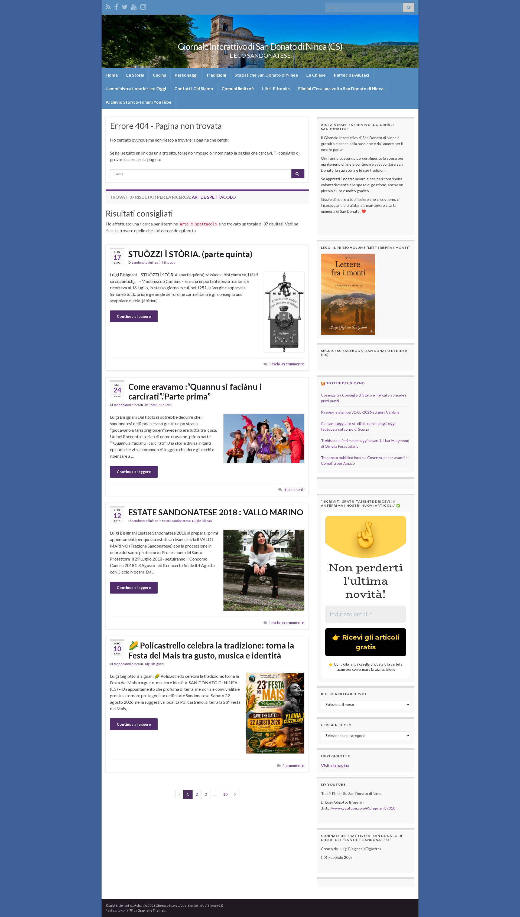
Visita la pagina (335, 765)
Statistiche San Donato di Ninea (266, 74)
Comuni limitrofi (238, 88)
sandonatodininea (145, 262)
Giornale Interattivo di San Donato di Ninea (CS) (260, 46)
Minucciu (169, 262)
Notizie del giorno (345, 383)
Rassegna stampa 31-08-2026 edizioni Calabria (360, 412)
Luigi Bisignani (202, 521)
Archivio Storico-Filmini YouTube (138, 101)
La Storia (135, 74)
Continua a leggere (134, 316)
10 (225, 794)
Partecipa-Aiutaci (351, 74)
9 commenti (294, 489)
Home (112, 74)
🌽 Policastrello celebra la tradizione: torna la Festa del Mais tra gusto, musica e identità (211, 650)
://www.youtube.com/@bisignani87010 (362, 808)
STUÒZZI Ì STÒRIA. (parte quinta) (190, 254)
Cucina (159, 74)
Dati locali (150, 405)
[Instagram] (143, 6)
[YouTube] (134, 6)
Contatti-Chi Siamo (193, 88)
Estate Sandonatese (176, 521)
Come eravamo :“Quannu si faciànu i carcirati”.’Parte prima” (195, 391)
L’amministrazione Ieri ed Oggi (136, 88)
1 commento (293, 765)
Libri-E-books (276, 88)
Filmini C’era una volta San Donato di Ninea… (342, 88)
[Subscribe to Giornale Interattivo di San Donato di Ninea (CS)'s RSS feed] (108, 6)
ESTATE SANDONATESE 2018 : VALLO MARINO (215, 512)
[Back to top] (508, 905)
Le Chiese (316, 74)
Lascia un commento (286, 364)
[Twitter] (125, 6)
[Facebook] (116, 6)
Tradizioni (216, 74)
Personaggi (186, 74)
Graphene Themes (151, 910)
